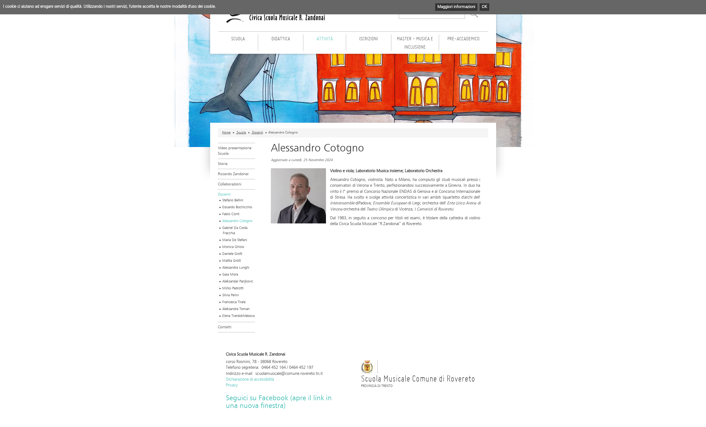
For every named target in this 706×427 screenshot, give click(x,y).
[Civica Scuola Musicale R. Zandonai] (285, 15)
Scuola (238, 39)
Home (226, 132)
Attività (325, 39)
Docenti (257, 132)
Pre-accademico (463, 39)
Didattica (280, 39)
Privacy (231, 385)
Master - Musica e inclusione (415, 43)
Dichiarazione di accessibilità (250, 380)
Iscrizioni (368, 39)
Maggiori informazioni (456, 7)
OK (484, 7)
